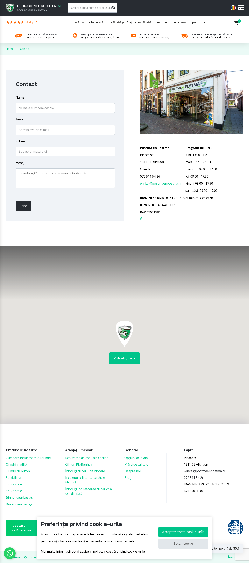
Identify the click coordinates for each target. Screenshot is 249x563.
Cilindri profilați (122, 22)
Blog (127, 477)
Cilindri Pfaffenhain (79, 464)
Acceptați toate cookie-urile (183, 532)
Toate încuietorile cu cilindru (89, 22)
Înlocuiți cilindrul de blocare (85, 471)
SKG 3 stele (14, 491)
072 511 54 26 (194, 477)
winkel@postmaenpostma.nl (160, 183)
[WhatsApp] (10, 553)
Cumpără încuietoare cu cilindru (29, 458)
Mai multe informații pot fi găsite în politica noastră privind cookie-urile (93, 551)
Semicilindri (143, 22)
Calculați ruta (124, 358)
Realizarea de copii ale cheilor (86, 458)
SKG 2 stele (14, 484)
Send (23, 206)
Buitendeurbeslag (19, 504)
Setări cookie (183, 543)
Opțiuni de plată (136, 458)
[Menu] (241, 8)
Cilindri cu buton (164, 22)
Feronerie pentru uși (192, 22)
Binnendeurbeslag (19, 497)
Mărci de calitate (136, 464)
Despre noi (132, 471)
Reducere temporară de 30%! (220, 548)
